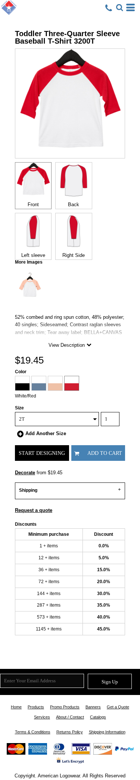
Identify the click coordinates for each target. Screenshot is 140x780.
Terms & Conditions (32, 732)
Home (16, 707)
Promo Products (65, 707)
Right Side (73, 255)
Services (42, 717)
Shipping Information (107, 732)
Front (33, 204)
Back (73, 204)
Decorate (25, 472)
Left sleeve (33, 255)
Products (36, 707)
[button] (119, 7)
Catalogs (98, 717)
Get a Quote (118, 707)
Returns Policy (69, 732)
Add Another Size (45, 433)
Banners (93, 707)
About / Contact (70, 717)
